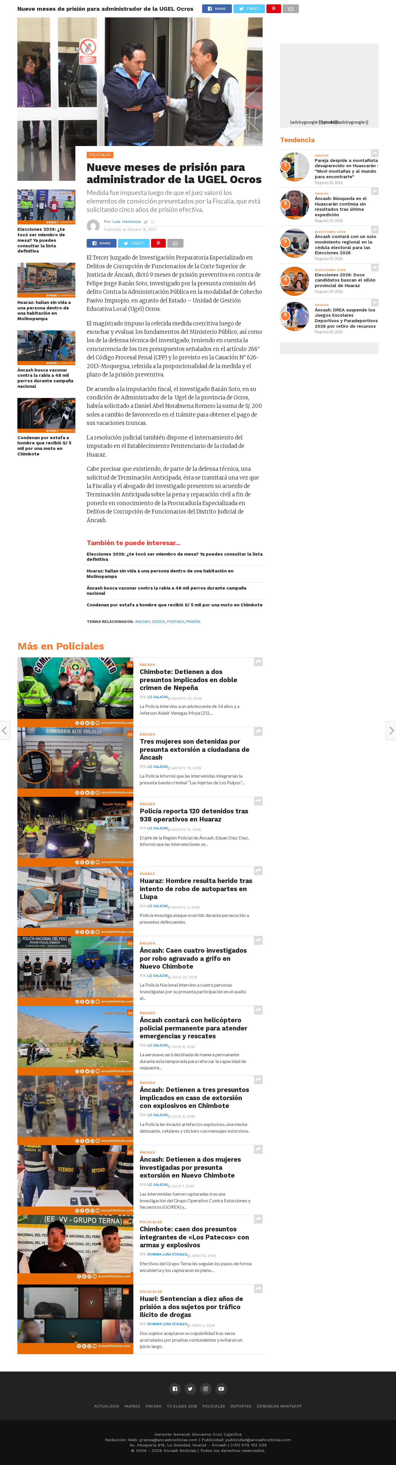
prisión (193, 621)
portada (175, 621)
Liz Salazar (157, 697)
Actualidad (106, 1406)
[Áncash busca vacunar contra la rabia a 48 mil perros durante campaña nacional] (46, 363)
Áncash (153, 1406)
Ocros (158, 621)
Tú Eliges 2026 (182, 1406)
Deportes (240, 1406)
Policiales (213, 1406)
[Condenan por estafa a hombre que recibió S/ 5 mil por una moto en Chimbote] (46, 431)
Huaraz (132, 1406)
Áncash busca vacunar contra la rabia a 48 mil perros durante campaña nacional (45, 378)
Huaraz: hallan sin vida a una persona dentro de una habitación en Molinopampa (44, 310)
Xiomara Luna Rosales (167, 1254)
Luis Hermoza (126, 221)
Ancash (142, 621)
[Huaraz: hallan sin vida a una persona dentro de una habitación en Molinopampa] (46, 295)
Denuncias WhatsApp (279, 1406)
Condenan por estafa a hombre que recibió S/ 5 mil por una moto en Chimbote (44, 446)
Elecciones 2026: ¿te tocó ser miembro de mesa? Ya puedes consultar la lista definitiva (41, 240)
